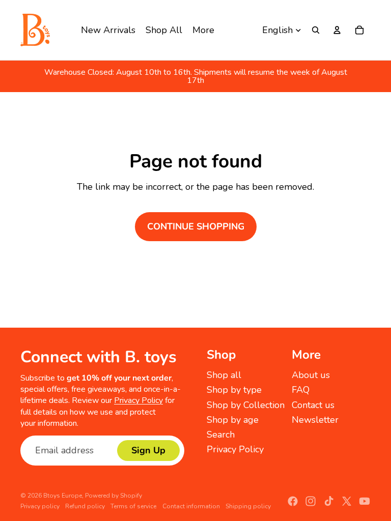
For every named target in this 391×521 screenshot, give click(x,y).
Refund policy (85, 506)
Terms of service (133, 506)
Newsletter (315, 420)
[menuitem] (203, 30)
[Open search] (315, 30)
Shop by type (234, 390)
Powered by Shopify (113, 495)
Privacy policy (40, 506)
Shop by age (233, 420)
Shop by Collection (246, 405)
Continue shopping (195, 226)
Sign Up (148, 450)
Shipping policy (248, 506)
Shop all (224, 375)
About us (311, 375)
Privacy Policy (138, 400)
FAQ (301, 390)
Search (221, 434)
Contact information (191, 506)
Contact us (313, 405)
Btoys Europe (62, 495)
